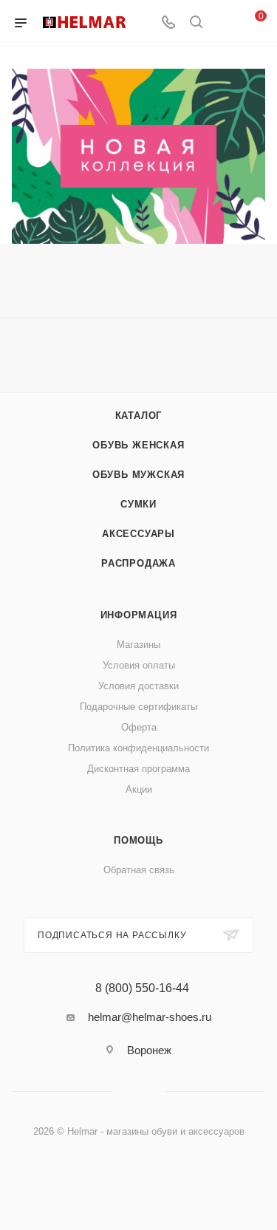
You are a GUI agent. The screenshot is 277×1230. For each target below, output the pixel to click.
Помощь (138, 840)
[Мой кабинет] (223, 23)
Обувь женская (138, 445)
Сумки (138, 504)
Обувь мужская (138, 474)
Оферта (139, 727)
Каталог (139, 415)
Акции (139, 789)
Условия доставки (138, 685)
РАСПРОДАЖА (138, 563)
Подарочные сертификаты (138, 706)
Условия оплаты (139, 665)
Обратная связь (138, 869)
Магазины (138, 644)
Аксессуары (138, 533)
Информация (138, 615)
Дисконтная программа (138, 768)
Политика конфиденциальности (138, 748)
